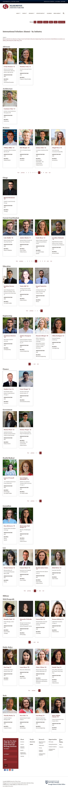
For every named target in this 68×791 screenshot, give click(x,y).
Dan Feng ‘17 (7, 667)
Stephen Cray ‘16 (9, 389)
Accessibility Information (8, 786)
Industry (46, 22)
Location (40, 22)
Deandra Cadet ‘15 (9, 619)
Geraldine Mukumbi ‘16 (58, 238)
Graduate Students (41, 751)
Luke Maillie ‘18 (8, 238)
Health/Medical (54, 39)
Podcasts (61, 747)
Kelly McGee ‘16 (56, 568)
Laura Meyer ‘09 (24, 667)
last (49, 172)
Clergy (19, 39)
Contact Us (25, 784)
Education (33, 39)
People (24, 13)
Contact (22, 744)
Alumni (31, 744)
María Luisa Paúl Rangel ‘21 (25, 526)
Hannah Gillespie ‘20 (42, 336)
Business (15, 39)
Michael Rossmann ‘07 (9, 198)
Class (55, 22)
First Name (6, 748)
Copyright (5, 781)
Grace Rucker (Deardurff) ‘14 (24, 478)
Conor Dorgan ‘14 (25, 389)
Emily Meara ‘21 (40, 238)
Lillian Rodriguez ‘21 (58, 336)
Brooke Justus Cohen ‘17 (42, 568)
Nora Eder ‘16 (24, 715)
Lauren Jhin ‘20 (40, 619)
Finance (43, 39)
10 (44, 261)
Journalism (60, 39)
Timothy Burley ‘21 (9, 715)
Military (4, 40)
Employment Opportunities (23, 753)
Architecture (10, 39)
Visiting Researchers (53, 744)
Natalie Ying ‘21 (56, 667)
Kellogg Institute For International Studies (11, 783)
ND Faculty (51, 742)
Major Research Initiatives (42, 742)
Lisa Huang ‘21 (40, 715)
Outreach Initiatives (22, 747)
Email (5, 759)
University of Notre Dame (15, 781)
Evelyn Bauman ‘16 (9, 66)
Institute (22, 742)
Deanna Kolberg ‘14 (57, 619)
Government (47, 39)
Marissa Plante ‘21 (9, 429)
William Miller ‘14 (9, 147)
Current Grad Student (25, 39)
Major (51, 22)
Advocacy (5, 39)
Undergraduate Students (42, 754)
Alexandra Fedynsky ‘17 (26, 619)
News (60, 744)
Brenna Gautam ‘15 (9, 568)
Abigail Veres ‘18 (57, 147)
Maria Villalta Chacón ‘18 (56, 716)
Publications (41, 745)
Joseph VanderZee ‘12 (41, 286)
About (18, 13)
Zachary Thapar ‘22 (25, 429)
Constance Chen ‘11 (9, 109)
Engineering (38, 39)
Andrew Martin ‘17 (25, 238)
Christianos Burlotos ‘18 (10, 336)
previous (23, 172)
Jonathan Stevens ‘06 (9, 286)
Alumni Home (61, 22)
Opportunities (40, 13)
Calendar (49, 13)
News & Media (57, 13)
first (18, 172)
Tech (21, 40)
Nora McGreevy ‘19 (9, 526)
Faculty (40, 747)
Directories (32, 742)
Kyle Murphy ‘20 (24, 147)
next (46, 172)
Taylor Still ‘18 (24, 286)
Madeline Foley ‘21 (25, 66)
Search (63, 14)
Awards (21, 750)
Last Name (6, 754)
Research (31, 13)
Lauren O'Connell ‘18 (9, 478)
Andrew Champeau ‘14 (25, 336)
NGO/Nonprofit (10, 40)
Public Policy (16, 40)
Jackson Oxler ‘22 (41, 147)
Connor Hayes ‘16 (25, 568)
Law (64, 39)
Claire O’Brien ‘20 (41, 667)
